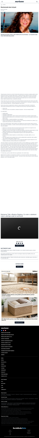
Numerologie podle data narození (27, 394)
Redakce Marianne (4, 9)
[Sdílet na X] (18, 243)
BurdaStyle (29, 432)
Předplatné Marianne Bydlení (7, 334)
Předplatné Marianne (5, 332)
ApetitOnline (4, 379)
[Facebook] (1, 330)
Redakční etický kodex (6, 344)
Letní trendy (4, 395)
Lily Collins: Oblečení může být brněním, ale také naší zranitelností (10, 417)
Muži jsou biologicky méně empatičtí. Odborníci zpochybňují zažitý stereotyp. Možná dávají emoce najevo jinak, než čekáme (17, 408)
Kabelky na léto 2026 (8, 399)
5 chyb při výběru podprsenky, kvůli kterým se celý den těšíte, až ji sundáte (11, 410)
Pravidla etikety (3, 394)
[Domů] (19, 1)
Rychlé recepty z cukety (16, 404)
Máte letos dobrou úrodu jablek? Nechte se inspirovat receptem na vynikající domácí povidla (13, 414)
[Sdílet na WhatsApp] (22, 243)
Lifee (2, 387)
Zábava (4, 4)
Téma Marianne (4, 374)
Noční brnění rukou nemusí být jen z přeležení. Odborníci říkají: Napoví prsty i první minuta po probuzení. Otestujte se (16, 409)
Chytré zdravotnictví (31, 398)
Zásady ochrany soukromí (6, 346)
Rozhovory (3, 366)
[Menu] (2, 2)
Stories (2, 368)
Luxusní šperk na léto (19, 399)
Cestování (21, 394)
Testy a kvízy (13, 394)
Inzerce (2, 354)
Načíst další (19, 266)
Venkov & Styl (4, 376)
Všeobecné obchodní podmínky (7, 350)
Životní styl (3, 362)
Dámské (29, 431)
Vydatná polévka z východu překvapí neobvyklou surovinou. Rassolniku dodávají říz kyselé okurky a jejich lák (15, 423)
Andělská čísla (17, 394)
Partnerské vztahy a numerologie (19, 398)
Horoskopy (3, 370)
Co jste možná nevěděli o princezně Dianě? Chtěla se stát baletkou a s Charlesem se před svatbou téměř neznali (16, 411)
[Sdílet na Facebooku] (16, 243)
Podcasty (3, 372)
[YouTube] (5, 330)
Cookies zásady (4, 352)
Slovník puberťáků (8, 394)
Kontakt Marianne (5, 338)
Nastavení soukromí (5, 348)
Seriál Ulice (26, 398)
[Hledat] (37, 1)
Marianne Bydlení (19, 322)
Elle (2, 381)
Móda (2, 358)
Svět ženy (3, 383)
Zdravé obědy (9, 395)
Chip (2, 385)
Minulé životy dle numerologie (11, 398)
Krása (2, 360)
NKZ (10, 432)
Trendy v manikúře (3, 398)
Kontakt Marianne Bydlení (6, 340)
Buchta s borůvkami (9, 404)
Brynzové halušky (3, 404)
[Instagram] (3, 330)
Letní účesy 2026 (13, 399)
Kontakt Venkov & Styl (6, 342)
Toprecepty (3, 389)
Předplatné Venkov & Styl (6, 336)
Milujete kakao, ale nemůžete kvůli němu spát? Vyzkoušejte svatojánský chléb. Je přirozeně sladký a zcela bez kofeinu (16, 422)
